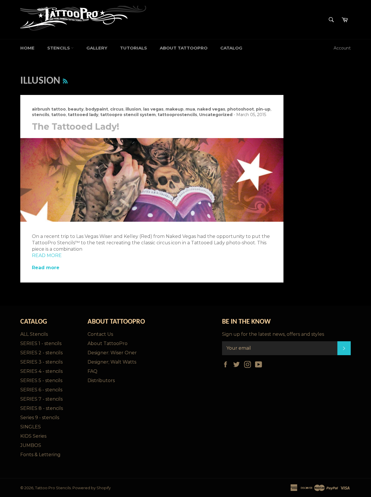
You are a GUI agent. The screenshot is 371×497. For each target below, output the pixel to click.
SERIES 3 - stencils (41, 362)
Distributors (101, 380)
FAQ (92, 371)
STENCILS (59, 48)
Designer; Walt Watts (112, 362)
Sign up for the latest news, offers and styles (273, 334)
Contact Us (100, 334)
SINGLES (30, 427)
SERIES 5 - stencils (41, 380)
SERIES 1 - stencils (40, 343)
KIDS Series (33, 436)
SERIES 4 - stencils (41, 371)
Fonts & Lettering (40, 454)
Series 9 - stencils (39, 417)
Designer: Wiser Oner (112, 352)
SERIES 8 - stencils (41, 408)
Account (342, 48)
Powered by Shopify (91, 488)
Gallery (96, 48)
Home (27, 48)
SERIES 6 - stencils (41, 390)
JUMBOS (30, 445)
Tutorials (133, 48)
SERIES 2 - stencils (41, 352)
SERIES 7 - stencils (41, 399)
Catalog (231, 48)
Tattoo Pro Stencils (53, 488)
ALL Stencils (34, 334)
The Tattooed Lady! (75, 126)
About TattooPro (184, 48)
